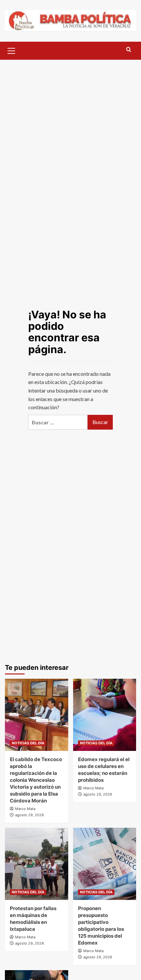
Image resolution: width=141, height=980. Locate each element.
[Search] (129, 49)
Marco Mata (25, 808)
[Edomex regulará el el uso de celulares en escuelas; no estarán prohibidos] (104, 715)
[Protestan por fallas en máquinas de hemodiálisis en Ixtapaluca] (36, 864)
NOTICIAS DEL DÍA (28, 743)
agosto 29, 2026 (29, 815)
